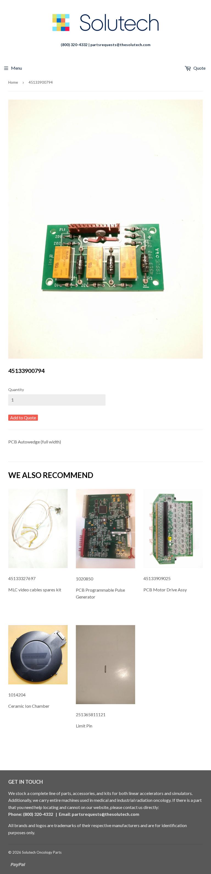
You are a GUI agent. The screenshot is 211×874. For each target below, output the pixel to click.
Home (13, 82)
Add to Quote (23, 417)
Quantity (16, 389)
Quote (199, 68)
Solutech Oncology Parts (42, 852)
